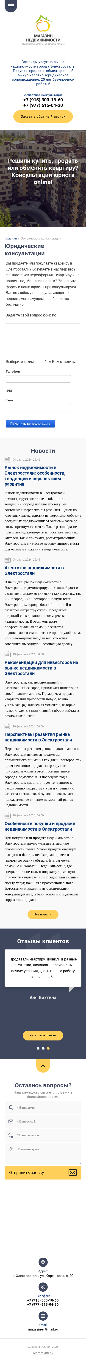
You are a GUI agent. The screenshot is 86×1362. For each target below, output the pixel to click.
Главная (11, 238)
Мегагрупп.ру (43, 1353)
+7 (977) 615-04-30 (43, 105)
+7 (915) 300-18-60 (43, 100)
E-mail (10, 400)
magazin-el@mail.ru (43, 1329)
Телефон (13, 371)
